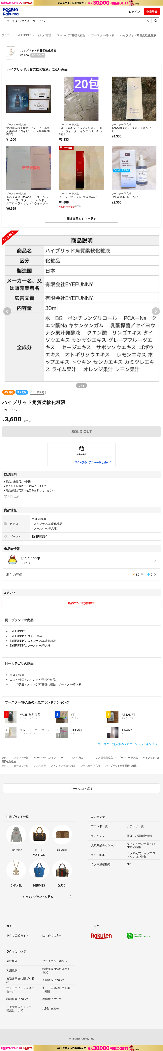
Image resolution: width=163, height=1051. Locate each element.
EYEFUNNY (23, 35)
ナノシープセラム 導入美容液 (78, 197)
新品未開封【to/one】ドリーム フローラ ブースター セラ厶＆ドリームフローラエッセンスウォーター (28, 200)
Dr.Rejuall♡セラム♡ (125, 197)
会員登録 (151, 11)
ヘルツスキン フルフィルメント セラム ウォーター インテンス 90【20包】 (80, 131)
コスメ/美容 (43, 35)
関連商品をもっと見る (81, 218)
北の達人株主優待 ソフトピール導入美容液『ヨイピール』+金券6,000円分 (28, 131)
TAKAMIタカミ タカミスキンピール (133, 129)
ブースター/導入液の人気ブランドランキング (126, 744)
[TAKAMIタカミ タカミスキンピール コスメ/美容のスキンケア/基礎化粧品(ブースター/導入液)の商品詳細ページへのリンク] (134, 99)
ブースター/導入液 (102, 35)
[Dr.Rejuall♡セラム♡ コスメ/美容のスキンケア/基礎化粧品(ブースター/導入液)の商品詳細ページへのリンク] (134, 168)
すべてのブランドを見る (37, 896)
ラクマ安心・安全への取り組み (91, 462)
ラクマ (6, 35)
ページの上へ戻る (81, 788)
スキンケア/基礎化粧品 (71, 35)
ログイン (134, 11)
